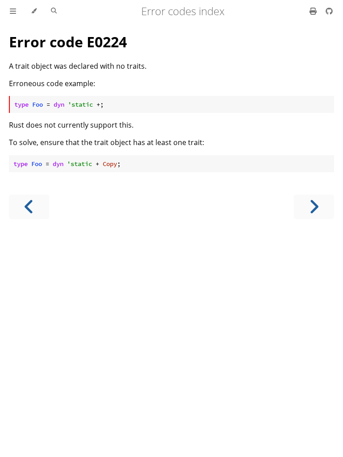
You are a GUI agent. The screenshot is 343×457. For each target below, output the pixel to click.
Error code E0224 (68, 41)
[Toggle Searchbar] (54, 11)
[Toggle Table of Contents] (13, 11)
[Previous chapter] (29, 207)
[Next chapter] (314, 207)
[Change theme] (34, 11)
